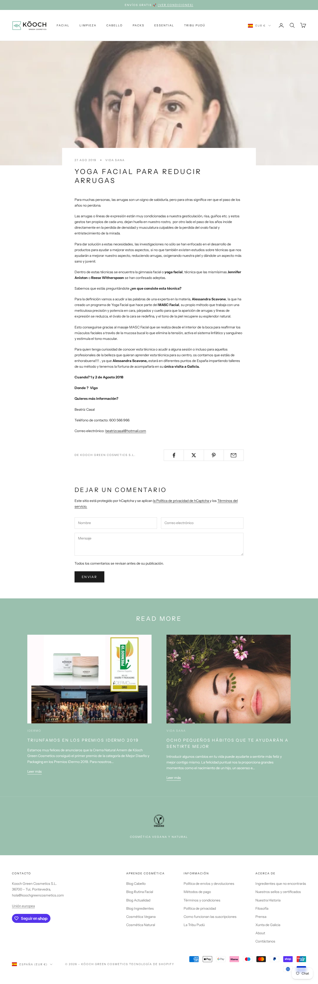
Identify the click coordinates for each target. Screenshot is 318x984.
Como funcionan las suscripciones (210, 916)
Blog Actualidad (138, 900)
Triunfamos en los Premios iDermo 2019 (83, 740)
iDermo (34, 730)
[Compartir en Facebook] (174, 455)
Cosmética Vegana (141, 916)
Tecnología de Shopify (151, 964)
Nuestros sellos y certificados (278, 892)
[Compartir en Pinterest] (214, 455)
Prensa (260, 916)
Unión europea (23, 906)
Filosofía (261, 908)
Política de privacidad (200, 908)
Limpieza (88, 25)
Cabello (114, 25)
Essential (164, 25)
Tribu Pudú (194, 25)
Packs (138, 25)
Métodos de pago (197, 892)
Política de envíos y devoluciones (209, 883)
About (260, 933)
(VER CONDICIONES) (175, 5)
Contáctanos (265, 941)
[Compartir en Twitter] (193, 455)
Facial (63, 25)
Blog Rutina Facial (139, 892)
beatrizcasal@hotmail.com (125, 431)
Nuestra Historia (267, 900)
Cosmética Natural (140, 925)
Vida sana (115, 160)
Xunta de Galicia (267, 925)
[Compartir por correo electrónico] (233, 455)
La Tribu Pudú (194, 925)
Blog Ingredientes (140, 908)
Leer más (34, 771)
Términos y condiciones (202, 900)
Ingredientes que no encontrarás (280, 883)
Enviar (89, 577)
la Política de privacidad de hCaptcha (181, 500)
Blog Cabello (136, 883)
